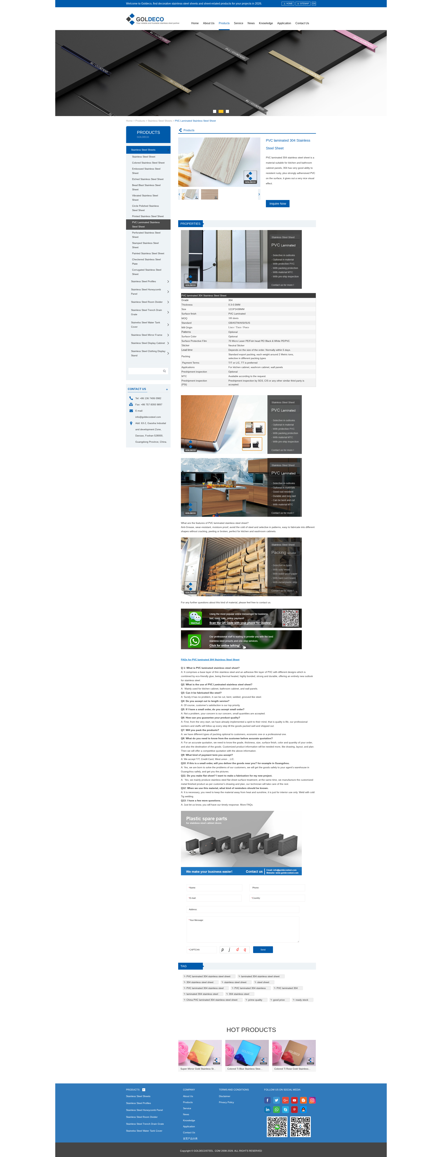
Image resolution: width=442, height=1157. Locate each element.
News (251, 23)
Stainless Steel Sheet (143, 156)
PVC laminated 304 (287, 988)
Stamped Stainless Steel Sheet (145, 245)
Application (284, 23)
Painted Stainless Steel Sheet (148, 253)
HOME (289, 3)
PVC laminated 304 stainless (250, 988)
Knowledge (266, 23)
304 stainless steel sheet (199, 982)
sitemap (304, 3)
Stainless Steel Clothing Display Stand (148, 353)
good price (279, 999)
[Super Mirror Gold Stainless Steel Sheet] (200, 1053)
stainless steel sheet (235, 982)
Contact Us (302, 23)
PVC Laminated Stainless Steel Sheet (195, 120)
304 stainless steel (239, 994)
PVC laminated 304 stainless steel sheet (208, 976)
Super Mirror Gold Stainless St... (198, 1068)
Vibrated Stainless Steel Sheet (145, 197)
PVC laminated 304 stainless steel (205, 988)
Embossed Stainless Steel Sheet (146, 170)
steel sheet (263, 982)
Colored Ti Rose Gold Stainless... (292, 1068)
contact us (137, 389)
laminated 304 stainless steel (202, 994)
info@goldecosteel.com (148, 417)
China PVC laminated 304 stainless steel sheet (211, 999)
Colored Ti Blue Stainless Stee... (244, 1068)
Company (189, 1089)
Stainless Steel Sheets (160, 120)
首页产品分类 (190, 1138)
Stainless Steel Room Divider (147, 302)
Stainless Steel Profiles (143, 281)
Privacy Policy (226, 1102)
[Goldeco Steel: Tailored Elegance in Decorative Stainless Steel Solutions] (152, 19)
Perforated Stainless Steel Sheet (146, 234)
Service (238, 23)
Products (224, 23)
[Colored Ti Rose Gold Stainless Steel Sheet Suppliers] (294, 1053)
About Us (208, 23)
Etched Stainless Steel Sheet (148, 179)
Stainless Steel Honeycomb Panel (146, 291)
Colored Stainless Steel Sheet (148, 162)
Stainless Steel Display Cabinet (148, 343)
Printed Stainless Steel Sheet (148, 216)
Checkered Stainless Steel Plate (146, 261)
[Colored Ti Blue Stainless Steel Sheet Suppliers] (247, 1053)
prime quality (255, 999)
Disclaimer (224, 1096)
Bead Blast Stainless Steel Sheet (146, 187)
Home (195, 23)
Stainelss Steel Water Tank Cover (145, 324)
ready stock (302, 999)
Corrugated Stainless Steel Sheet (146, 271)
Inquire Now (278, 203)
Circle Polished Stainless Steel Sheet (145, 208)
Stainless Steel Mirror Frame (146, 335)
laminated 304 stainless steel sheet (260, 976)
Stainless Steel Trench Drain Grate (146, 312)
